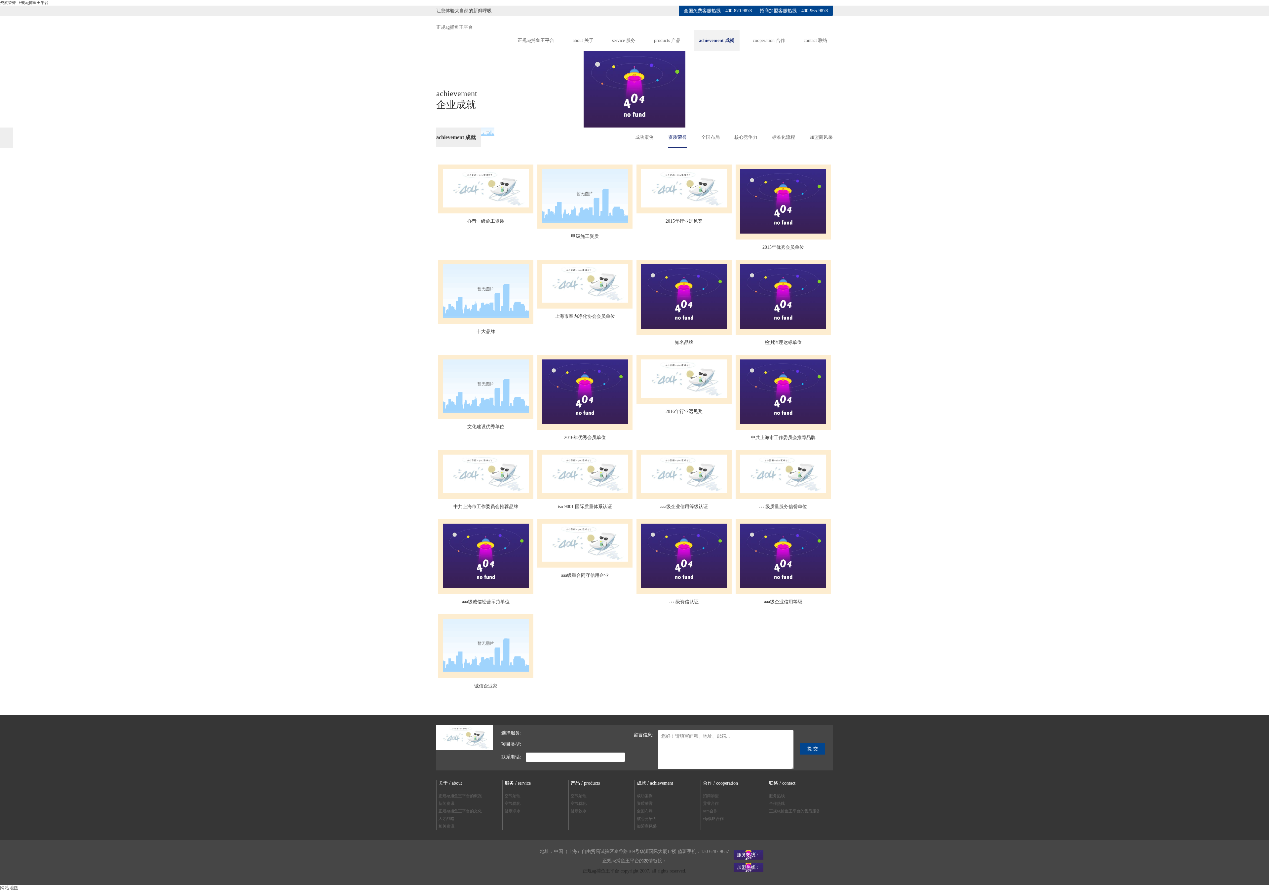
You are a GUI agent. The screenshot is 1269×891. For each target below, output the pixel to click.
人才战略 (446, 818)
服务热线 (777, 796)
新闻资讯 (446, 803)
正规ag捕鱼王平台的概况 (460, 796)
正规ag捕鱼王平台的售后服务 (794, 811)
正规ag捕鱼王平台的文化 (460, 811)
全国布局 (710, 137)
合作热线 (777, 803)
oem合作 (710, 811)
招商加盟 (711, 796)
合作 (769, 40)
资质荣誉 (677, 137)
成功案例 (644, 137)
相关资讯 (446, 826)
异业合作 (711, 803)
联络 (815, 40)
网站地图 (9, 887)
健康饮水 (579, 811)
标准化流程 (783, 137)
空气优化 (512, 803)
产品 (667, 40)
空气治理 (512, 796)
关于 (583, 40)
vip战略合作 (713, 818)
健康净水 (512, 811)
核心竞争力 (745, 137)
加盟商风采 (821, 137)
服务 (623, 40)
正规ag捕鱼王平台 (454, 27)
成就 (716, 40)
